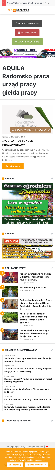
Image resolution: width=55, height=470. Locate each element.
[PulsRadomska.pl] (18, 10)
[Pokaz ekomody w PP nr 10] (10, 291)
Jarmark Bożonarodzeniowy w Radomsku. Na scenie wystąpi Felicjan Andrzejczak (34, 333)
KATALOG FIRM (28, 32)
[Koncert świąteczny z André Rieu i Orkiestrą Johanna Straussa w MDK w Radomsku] (10, 277)
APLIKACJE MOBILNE (28, 23)
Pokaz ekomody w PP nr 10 (33, 287)
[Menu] (3, 11)
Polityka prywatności (36, 464)
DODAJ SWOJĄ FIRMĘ (28, 41)
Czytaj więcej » (13, 166)
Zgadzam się (15, 464)
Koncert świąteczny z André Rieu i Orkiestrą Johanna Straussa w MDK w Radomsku (36, 277)
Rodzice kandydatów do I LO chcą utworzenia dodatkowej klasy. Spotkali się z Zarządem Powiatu (36, 303)
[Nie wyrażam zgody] (51, 459)
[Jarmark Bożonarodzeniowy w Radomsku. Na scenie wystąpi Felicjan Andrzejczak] (10, 334)
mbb (6, 137)
